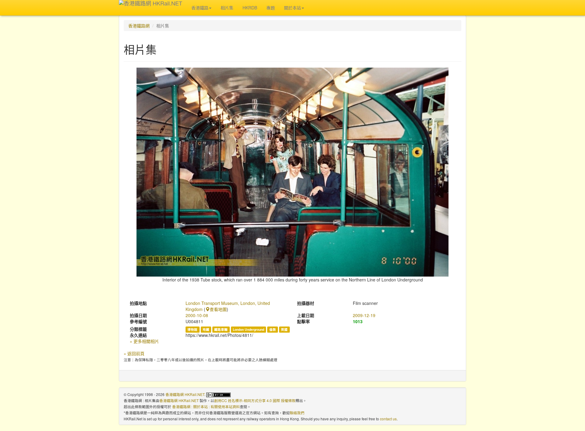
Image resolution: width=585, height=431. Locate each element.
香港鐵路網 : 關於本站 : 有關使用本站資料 (206, 406)
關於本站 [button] (292, 8)
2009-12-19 (364, 315)
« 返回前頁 (134, 353)
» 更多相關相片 (144, 341)
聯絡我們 (297, 412)
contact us (388, 418)
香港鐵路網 (139, 26)
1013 (358, 321)
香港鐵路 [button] (199, 8)
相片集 (227, 8)
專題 (270, 8)
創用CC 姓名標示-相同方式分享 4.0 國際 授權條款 (255, 400)
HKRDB (250, 8)
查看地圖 (218, 309)
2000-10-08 (197, 315)
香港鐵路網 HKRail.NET (184, 394)
